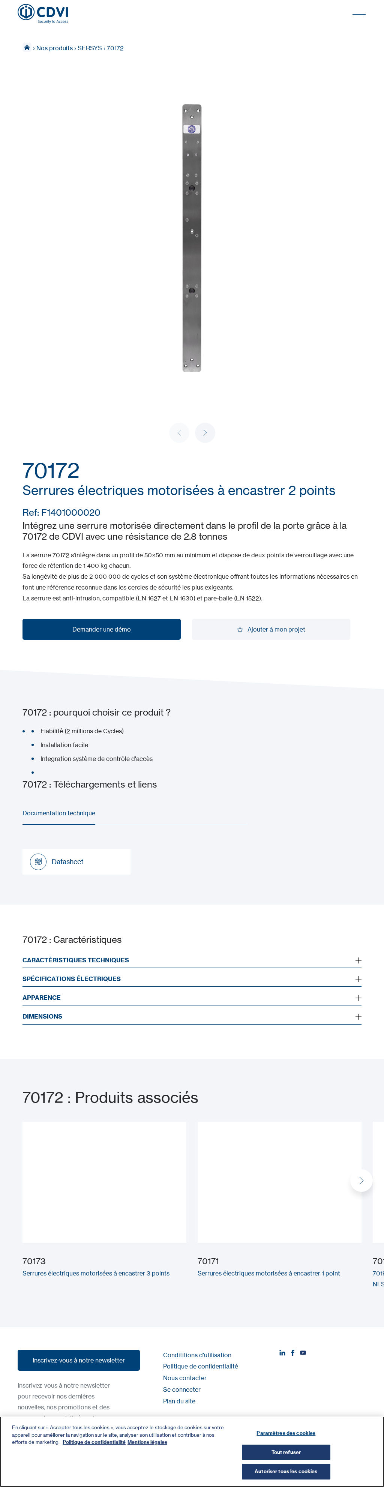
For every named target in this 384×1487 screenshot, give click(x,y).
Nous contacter (185, 1378)
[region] (192, 1451)
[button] (205, 433)
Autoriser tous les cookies (286, 1471)
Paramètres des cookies (285, 1433)
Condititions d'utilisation (197, 1355)
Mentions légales (147, 1442)
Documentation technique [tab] (58, 813)
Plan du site (179, 1401)
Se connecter (182, 1389)
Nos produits (54, 48)
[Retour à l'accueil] (43, 14)
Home (27, 47)
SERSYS (90, 48)
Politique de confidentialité (200, 1366)
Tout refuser (286, 1452)
